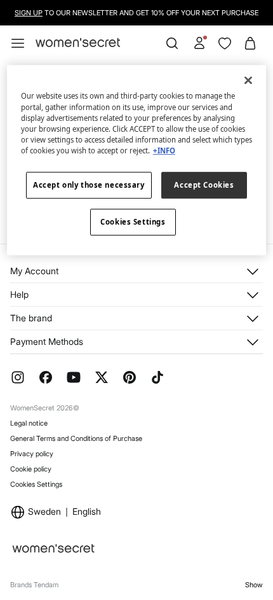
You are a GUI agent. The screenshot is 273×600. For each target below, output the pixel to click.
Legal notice (29, 423)
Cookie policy (30, 468)
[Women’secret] (78, 43)
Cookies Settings (36, 484)
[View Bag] (250, 43)
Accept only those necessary (88, 185)
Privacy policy (31, 453)
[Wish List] (224, 43)
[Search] (172, 43)
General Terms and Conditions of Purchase (76, 438)
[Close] (248, 81)
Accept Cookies (204, 185)
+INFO (164, 150)
